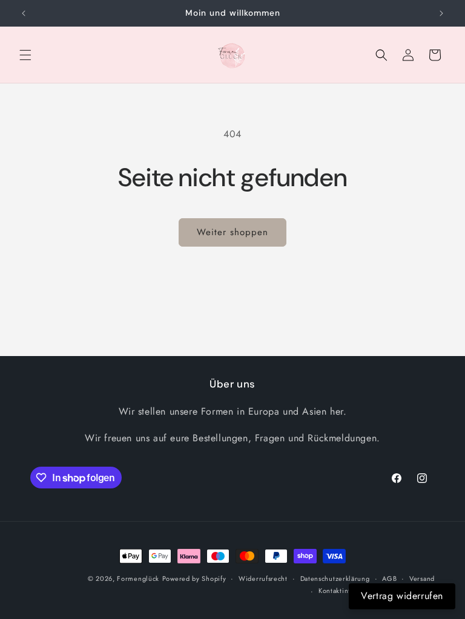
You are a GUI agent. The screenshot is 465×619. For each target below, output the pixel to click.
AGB (389, 578)
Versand (422, 578)
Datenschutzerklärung (335, 578)
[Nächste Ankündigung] (441, 13)
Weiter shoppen (232, 232)
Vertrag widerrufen (402, 596)
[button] (25, 55)
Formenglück (138, 578)
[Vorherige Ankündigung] (23, 13)
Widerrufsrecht (263, 578)
